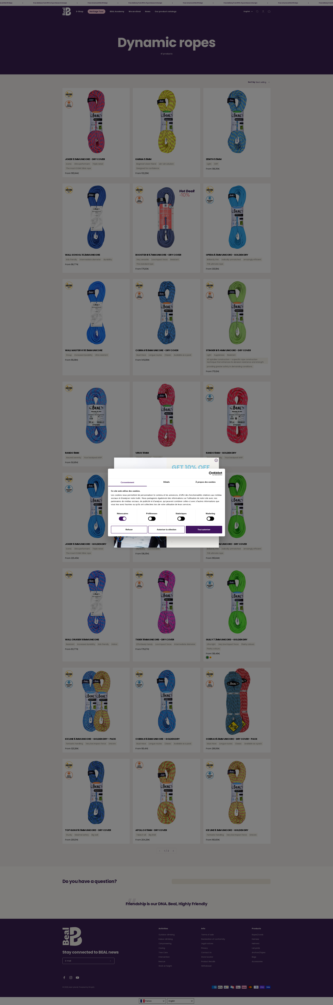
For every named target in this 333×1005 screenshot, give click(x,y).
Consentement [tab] (127, 482)
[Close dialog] (216, 460)
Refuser (129, 529)
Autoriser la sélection (166, 529)
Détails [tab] (166, 482)
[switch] (152, 519)
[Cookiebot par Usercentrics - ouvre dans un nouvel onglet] (210, 473)
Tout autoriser (204, 529)
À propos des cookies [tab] (206, 482)
